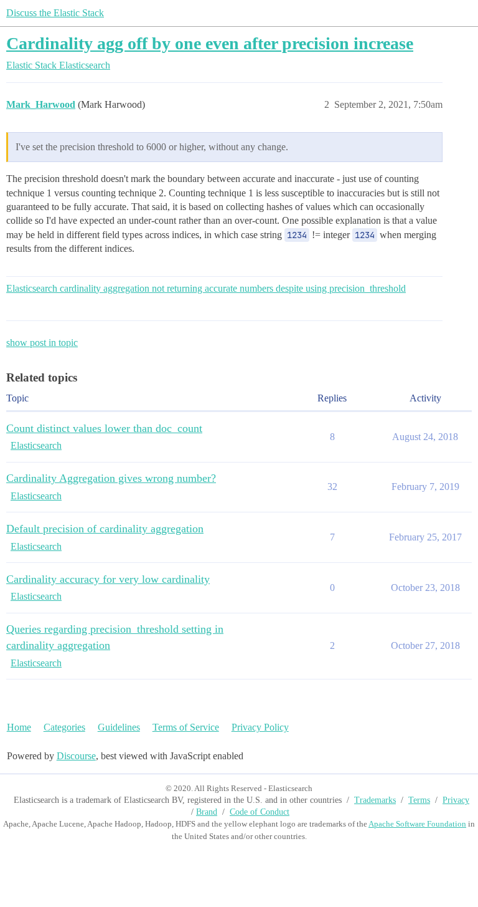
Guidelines (119, 727)
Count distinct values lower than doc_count (104, 428)
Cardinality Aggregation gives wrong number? (111, 478)
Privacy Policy (260, 727)
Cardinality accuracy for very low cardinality (108, 579)
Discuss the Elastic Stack (55, 12)
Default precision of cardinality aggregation (105, 528)
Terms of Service (185, 727)
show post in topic (42, 342)
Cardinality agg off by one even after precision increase (209, 43)
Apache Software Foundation (417, 823)
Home (19, 727)
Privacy (456, 800)
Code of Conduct (259, 812)
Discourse (76, 756)
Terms (419, 800)
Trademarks (375, 800)
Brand (206, 812)
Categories (64, 727)
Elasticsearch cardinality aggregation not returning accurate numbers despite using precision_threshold (206, 288)
